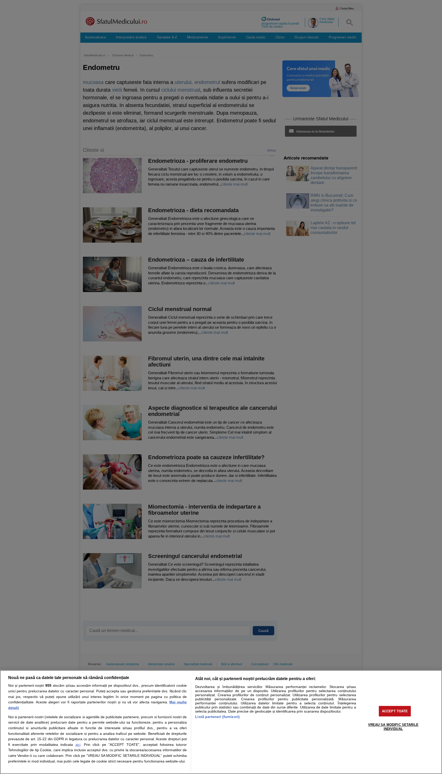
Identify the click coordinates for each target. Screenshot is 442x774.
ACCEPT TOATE (395, 711)
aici (78, 745)
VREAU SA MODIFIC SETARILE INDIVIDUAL (393, 727)
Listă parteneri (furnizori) (217, 717)
